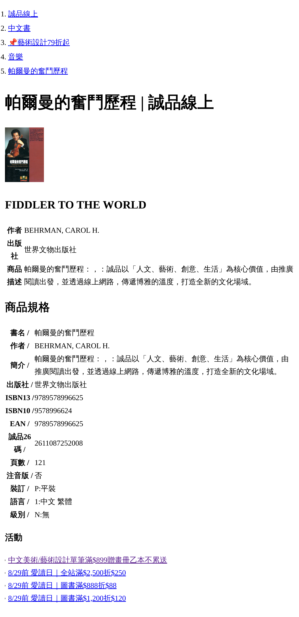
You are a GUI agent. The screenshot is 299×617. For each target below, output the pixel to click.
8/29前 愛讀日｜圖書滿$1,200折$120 (67, 598)
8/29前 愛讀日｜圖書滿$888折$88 (62, 585)
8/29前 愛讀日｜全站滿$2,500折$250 (67, 572)
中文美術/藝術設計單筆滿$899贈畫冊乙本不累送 (87, 560)
